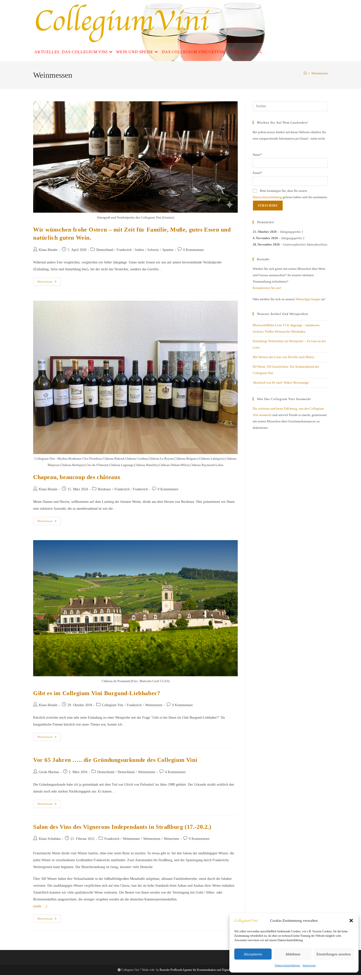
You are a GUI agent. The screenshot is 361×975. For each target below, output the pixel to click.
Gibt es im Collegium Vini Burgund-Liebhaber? (96, 693)
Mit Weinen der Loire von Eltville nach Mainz (283, 357)
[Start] (305, 73)
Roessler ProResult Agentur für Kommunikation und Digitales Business (201, 970)
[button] (351, 920)
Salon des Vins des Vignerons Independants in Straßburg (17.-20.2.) (122, 827)
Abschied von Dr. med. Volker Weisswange (281, 382)
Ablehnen (292, 954)
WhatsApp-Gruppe (308, 299)
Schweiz (153, 250)
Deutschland (104, 250)
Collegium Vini (112, 705)
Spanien (167, 250)
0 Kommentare (193, 250)
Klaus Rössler (48, 250)
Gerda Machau (49, 772)
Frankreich (124, 250)
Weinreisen (171, 839)
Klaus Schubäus (50, 839)
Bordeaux (104, 489)
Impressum (309, 965)
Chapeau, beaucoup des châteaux (77, 477)
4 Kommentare (175, 772)
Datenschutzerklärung (287, 965)
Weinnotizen (153, 705)
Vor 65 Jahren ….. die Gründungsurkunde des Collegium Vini (115, 760)
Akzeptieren (253, 954)
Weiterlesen (49, 283)
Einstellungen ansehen (334, 954)
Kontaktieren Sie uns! (267, 288)
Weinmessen (319, 73)
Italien (139, 250)
